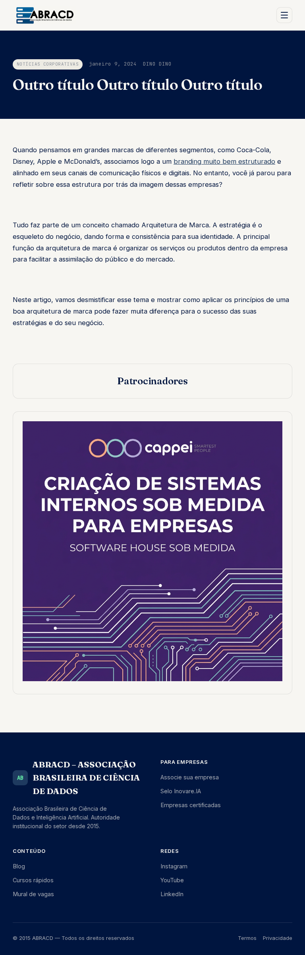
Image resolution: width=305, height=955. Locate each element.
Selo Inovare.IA (180, 791)
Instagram (173, 866)
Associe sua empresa (189, 777)
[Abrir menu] (284, 15)
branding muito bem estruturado (224, 161)
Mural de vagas (33, 894)
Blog (19, 866)
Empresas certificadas (190, 805)
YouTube (172, 880)
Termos (247, 938)
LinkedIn (171, 894)
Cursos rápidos (33, 880)
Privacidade (277, 938)
